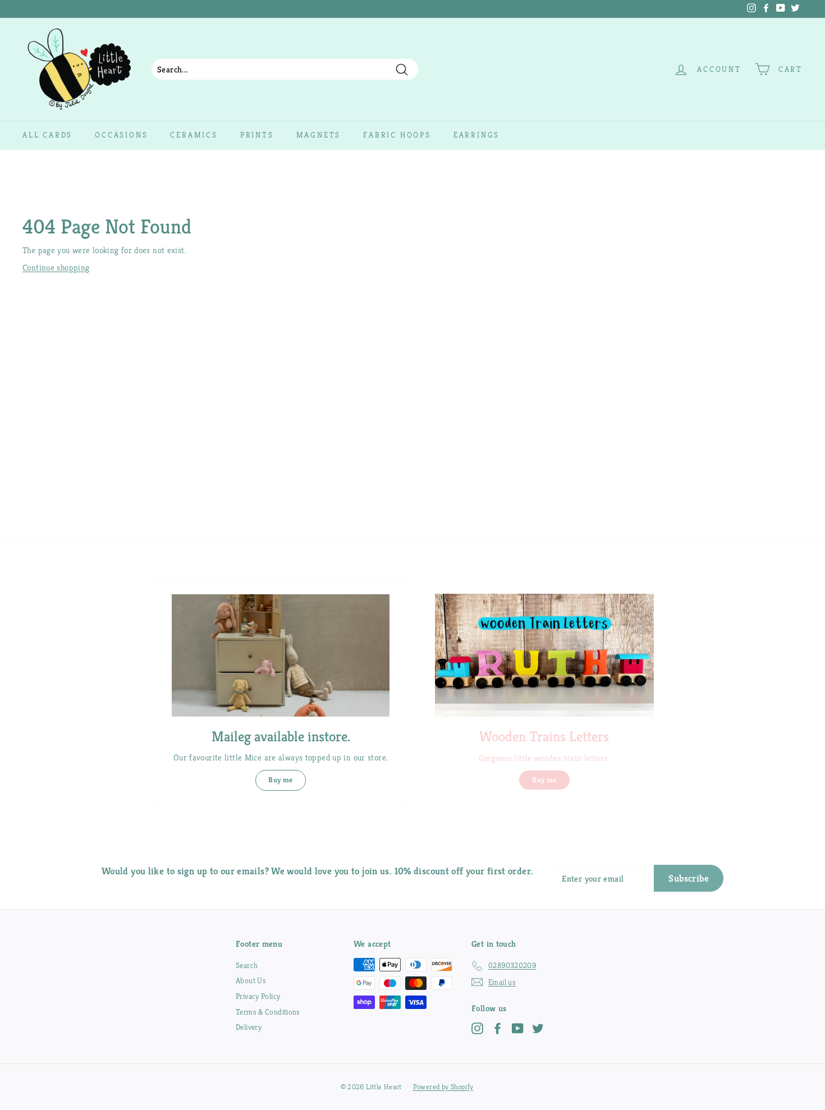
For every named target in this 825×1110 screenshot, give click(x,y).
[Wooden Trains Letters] (544, 655)
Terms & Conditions (268, 1012)
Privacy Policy (258, 996)
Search (247, 965)
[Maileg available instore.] (280, 655)
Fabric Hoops (397, 135)
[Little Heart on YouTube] (518, 1028)
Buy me (280, 780)
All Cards (47, 135)
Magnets (318, 135)
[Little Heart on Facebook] (497, 1028)
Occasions (121, 135)
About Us (251, 980)
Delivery (249, 1027)
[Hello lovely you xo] (380, 9)
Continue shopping (55, 267)
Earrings (476, 135)
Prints (257, 135)
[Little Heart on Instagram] (477, 1028)
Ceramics (193, 135)
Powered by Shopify (443, 1086)
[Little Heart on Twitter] (538, 1028)
